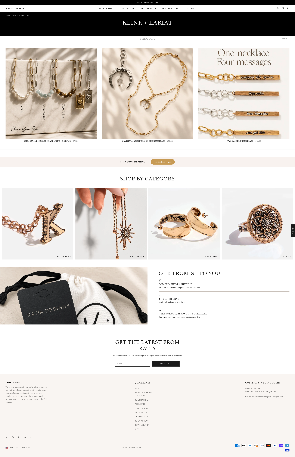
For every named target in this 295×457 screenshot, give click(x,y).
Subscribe (166, 364)
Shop (14, 15)
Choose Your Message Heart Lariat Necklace (47, 141)
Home (8, 15)
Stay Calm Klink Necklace (240, 141)
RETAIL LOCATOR (142, 425)
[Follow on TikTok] (31, 437)
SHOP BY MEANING (171, 8)
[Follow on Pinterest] (19, 437)
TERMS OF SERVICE (143, 408)
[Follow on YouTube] (25, 437)
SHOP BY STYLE (148, 8)
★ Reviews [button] (293, 230)
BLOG (137, 429)
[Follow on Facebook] (7, 437)
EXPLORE (191, 8)
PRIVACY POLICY (141, 412)
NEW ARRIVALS (107, 8)
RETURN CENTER (142, 400)
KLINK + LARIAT (24, 15)
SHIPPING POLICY (142, 416)
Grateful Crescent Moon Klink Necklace (143, 141)
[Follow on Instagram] (13, 437)
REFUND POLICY (141, 421)
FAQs (137, 388)
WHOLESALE (140, 404)
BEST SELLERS (127, 8)
